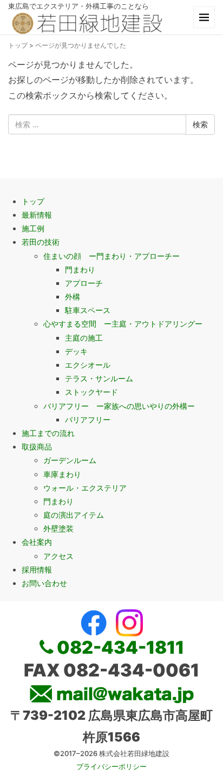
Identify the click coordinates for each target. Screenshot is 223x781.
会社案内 (37, 541)
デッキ (76, 351)
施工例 (33, 228)
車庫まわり (62, 474)
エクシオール (87, 364)
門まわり (80, 269)
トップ (18, 45)
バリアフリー (87, 419)
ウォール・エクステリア (85, 487)
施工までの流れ (48, 433)
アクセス (58, 556)
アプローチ (84, 283)
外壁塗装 (58, 528)
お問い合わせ (44, 583)
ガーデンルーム (69, 460)
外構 (72, 296)
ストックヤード (91, 391)
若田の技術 (41, 241)
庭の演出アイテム (73, 514)
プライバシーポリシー (111, 766)
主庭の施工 (84, 337)
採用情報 (37, 569)
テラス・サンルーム (99, 378)
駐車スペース (87, 310)
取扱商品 (37, 446)
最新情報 (37, 214)
